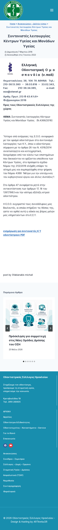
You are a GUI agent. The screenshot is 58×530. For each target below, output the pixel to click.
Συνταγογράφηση (12, 486)
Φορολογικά (9, 491)
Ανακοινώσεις (10, 453)
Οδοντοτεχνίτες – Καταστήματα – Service (24, 427)
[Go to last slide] (7, 328)
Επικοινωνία (9, 438)
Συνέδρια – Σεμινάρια (13, 459)
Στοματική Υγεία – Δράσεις (16, 469)
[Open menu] (52, 10)
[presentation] (29, 315)
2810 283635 (14, 401)
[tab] (23, 361)
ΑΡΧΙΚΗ (7, 411)
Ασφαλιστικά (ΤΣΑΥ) (13, 475)
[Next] (50, 328)
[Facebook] (5, 445)
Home (12, 24)
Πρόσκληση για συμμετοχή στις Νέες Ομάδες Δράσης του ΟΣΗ (27, 340)
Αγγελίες (7, 417)
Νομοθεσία (8, 480)
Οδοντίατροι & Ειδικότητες (16, 422)
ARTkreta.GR (40, 521)
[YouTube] (11, 445)
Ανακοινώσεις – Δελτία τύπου (32, 24)
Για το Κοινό (9, 433)
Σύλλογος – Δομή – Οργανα (16, 464)
